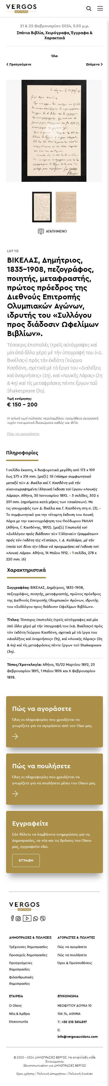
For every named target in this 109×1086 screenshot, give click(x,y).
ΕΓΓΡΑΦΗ (26, 860)
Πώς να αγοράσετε (72, 947)
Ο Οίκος (15, 1006)
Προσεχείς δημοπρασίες (28, 955)
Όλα (54, 56)
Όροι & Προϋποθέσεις (75, 963)
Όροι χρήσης (25, 1074)
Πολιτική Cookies (80, 1074)
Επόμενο (93, 64)
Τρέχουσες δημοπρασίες (28, 947)
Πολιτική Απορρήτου (51, 1074)
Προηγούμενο (19, 64)
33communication (35, 1065)
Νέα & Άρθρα (19, 1014)
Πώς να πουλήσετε (72, 955)
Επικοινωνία (18, 1022)
